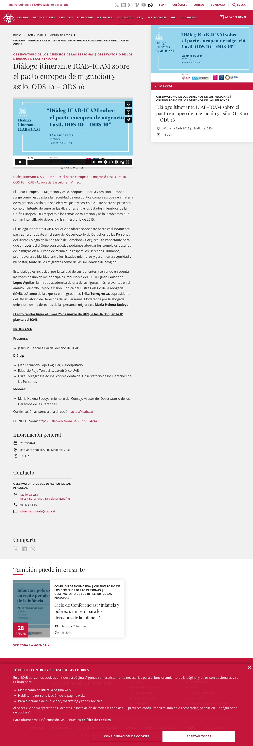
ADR (173, 17)
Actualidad (125, 17)
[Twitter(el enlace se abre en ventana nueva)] (117, 4)
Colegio (23, 17)
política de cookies (96, 720)
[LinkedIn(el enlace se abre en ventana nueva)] (123, 4)
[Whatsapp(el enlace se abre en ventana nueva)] (150, 4)
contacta (218, 5)
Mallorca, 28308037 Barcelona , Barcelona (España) (45, 496)
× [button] (249, 667)
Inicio (17, 35)
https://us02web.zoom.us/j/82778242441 (69, 421)
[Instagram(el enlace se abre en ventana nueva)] (130, 4)
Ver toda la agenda (30, 645)
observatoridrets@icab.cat (37, 511)
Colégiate (179, 5)
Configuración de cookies (127, 736)
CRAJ (140, 17)
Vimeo (75, 182)
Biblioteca (105, 17)
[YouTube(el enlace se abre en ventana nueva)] (144, 4)
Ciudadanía (188, 17)
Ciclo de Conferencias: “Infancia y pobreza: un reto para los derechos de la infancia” (86, 611)
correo (199, 5)
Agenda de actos (60, 35)
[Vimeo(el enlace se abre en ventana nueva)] (137, 4)
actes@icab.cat (82, 411)
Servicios (66, 17)
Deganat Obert (44, 17)
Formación (85, 17)
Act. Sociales (157, 17)
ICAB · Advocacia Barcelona (47, 182)
